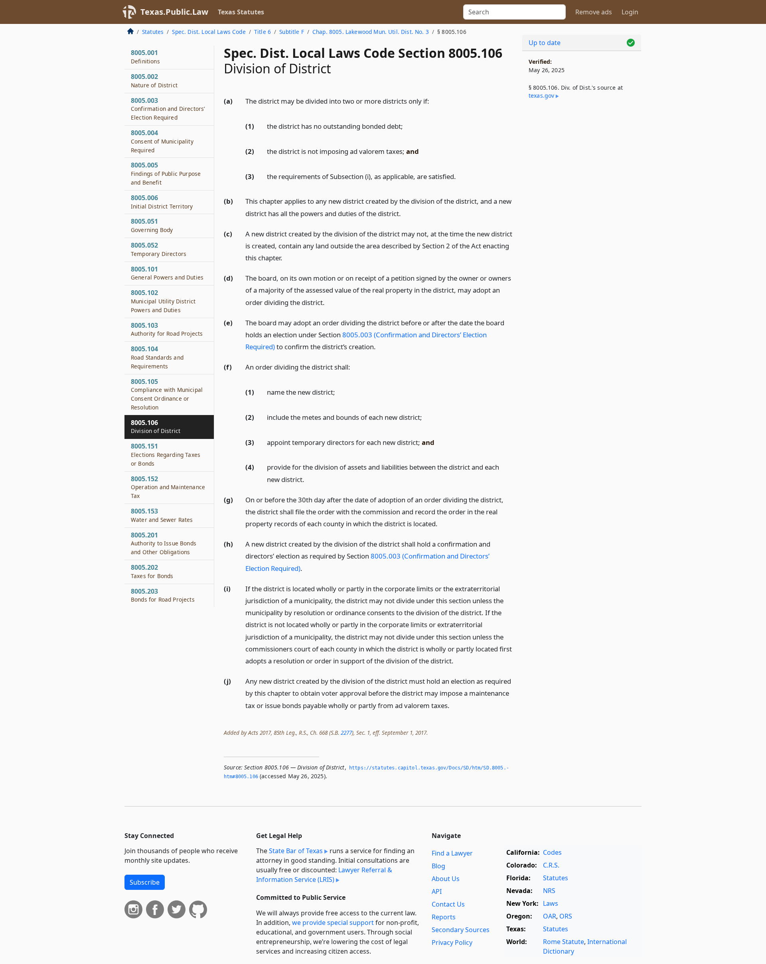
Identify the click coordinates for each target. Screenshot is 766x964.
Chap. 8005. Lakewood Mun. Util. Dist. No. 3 (370, 31)
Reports (444, 917)
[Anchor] (433, 100)
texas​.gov (541, 95)
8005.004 (162, 141)
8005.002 (154, 80)
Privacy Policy (452, 942)
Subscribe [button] (145, 882)
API (437, 891)
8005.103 (167, 329)
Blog (438, 866)
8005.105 (167, 394)
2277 (346, 732)
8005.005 (166, 173)
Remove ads (593, 12)
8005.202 (152, 571)
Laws (550, 903)
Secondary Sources (461, 929)
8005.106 (155, 426)
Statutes (153, 31)
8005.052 (158, 249)
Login (630, 12)
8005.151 (165, 454)
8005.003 (168, 109)
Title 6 (262, 31)
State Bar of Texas (296, 850)
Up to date (545, 42)
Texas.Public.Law (174, 11)
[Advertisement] (582, 237)
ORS (565, 916)
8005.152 (168, 487)
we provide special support (333, 922)
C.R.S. (551, 865)
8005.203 (163, 595)
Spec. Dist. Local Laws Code (208, 31)
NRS (549, 890)
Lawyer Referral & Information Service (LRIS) (324, 875)
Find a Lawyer (452, 853)
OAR (549, 916)
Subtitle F (291, 31)
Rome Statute (563, 941)
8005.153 (162, 515)
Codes (552, 852)
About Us (446, 878)
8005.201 (163, 543)
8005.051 (152, 225)
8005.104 (157, 357)
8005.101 (167, 273)
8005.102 (163, 301)
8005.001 (145, 56)
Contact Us (448, 904)
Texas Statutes (241, 12)
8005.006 (162, 201)
